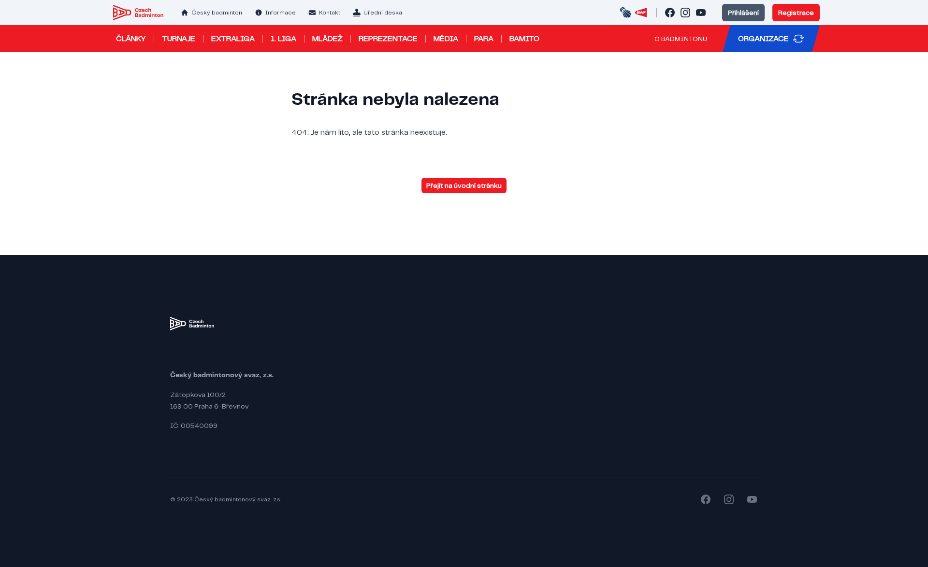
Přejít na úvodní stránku (464, 185)
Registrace (796, 12)
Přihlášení (743, 12)
